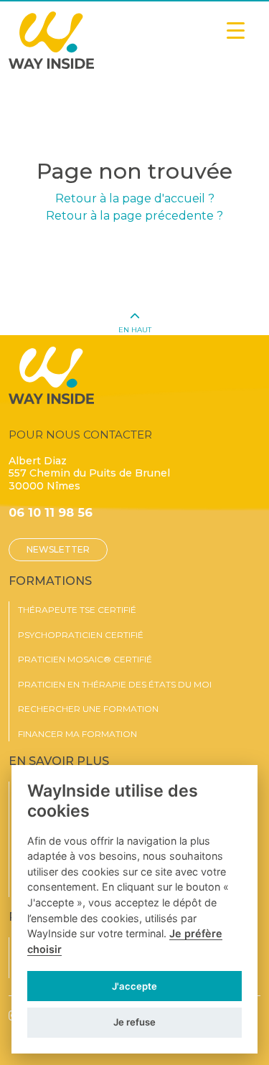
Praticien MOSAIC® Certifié (85, 659)
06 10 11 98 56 (51, 512)
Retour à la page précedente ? (134, 215)
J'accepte (134, 986)
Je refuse (134, 1022)
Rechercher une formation (88, 709)
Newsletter (58, 549)
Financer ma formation (77, 734)
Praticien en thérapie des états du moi (115, 684)
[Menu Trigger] (235, 30)
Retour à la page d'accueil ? (134, 198)
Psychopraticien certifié (80, 635)
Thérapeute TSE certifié (77, 610)
